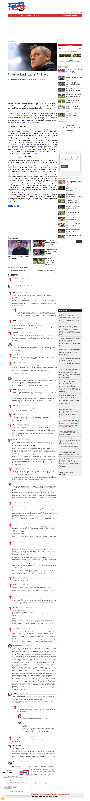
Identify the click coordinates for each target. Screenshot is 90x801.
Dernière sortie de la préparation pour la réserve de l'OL (73, 219)
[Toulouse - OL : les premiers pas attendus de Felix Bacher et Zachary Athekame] (61, 188)
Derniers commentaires (70, 130)
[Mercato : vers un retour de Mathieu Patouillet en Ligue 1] (61, 201)
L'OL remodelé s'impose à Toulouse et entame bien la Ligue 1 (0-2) (51, 251)
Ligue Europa (18, 267)
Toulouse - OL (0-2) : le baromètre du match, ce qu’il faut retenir (51, 242)
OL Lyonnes (37, 15)
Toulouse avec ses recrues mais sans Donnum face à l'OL (73, 207)
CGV (38, 794)
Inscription (73, 13)
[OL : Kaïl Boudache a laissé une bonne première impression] (61, 213)
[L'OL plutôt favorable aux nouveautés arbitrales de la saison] (61, 196)
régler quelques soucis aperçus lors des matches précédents (25, 122)
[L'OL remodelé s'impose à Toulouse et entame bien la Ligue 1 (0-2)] (39, 255)
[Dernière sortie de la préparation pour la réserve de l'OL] (61, 219)
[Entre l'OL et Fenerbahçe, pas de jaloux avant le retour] (61, 115)
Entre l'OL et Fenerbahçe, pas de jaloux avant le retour (73, 114)
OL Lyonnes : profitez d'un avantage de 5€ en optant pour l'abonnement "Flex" (74, 71)
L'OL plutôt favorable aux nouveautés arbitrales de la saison (74, 195)
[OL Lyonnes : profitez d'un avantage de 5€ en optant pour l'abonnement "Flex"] (61, 71)
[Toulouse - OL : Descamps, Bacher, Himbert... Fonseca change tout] (39, 264)
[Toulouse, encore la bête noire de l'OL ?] (61, 237)
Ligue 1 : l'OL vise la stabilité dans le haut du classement (73, 224)
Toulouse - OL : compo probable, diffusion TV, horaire (73, 230)
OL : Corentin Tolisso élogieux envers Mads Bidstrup (72, 101)
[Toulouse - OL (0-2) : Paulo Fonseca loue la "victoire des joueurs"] (19, 254)
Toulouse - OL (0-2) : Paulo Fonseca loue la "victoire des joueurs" (19, 257)
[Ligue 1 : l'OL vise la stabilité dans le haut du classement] (61, 225)
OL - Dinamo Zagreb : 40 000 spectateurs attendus (45, 270)
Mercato (28, 15)
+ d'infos (78, 241)
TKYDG (21, 15)
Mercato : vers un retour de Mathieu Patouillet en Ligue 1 (72, 201)
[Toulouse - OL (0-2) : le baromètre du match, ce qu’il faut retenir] (39, 246)
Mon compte (79, 13)
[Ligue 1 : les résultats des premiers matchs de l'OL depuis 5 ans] (61, 182)
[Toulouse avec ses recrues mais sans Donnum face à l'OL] (61, 207)
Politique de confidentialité (45, 794)
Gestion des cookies (56, 794)
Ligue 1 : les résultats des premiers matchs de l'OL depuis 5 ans (74, 182)
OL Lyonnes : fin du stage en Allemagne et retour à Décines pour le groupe (73, 108)
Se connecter (67, 13)
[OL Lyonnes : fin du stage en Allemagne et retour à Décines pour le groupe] (61, 107)
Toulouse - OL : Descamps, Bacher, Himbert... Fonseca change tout (49, 261)
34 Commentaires (42, 79)
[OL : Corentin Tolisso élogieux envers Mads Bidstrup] (61, 102)
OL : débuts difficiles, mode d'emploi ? (19, 270)
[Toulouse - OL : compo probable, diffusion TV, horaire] (61, 231)
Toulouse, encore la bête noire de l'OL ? (73, 236)
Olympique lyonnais (24, 267)
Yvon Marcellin (33, 79)
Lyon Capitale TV (65, 794)
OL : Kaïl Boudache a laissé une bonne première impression (73, 213)
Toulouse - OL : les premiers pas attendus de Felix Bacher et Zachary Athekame (73, 188)
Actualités (14, 15)
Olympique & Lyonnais (70, 15)
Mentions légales (32, 794)
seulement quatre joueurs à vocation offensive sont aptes (35, 144)
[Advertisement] (45, 29)
